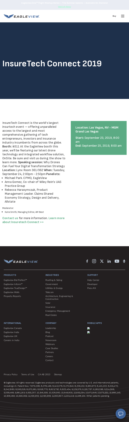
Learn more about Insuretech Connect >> (33, 220)
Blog (47, 332)
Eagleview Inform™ (13, 284)
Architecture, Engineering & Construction (59, 297)
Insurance (50, 307)
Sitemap (58, 374)
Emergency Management (57, 311)
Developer (92, 284)
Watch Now (64, 7)
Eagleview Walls (12, 292)
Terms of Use (27, 374)
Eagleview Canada (13, 328)
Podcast (49, 336)
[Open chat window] (121, 414)
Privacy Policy (10, 374)
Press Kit (91, 288)
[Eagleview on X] (102, 261)
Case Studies (51, 348)
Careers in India (11, 340)
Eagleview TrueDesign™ (15, 288)
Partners (49, 352)
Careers (49, 356)
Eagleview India (11, 332)
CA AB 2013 (44, 374)
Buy (114, 16)
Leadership (50, 328)
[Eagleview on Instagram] (94, 261)
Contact (49, 360)
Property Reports (12, 296)
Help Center (93, 280)
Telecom (49, 292)
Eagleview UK (10, 336)
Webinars (50, 344)
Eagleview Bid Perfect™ (15, 280)
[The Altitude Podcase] (124, 261)
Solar (47, 303)
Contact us (10, 218)
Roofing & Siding (53, 280)
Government (51, 284)
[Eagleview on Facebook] (87, 261)
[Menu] (122, 16)
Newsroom (50, 340)
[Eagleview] (21, 16)
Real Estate (51, 315)
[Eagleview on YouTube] (117, 261)
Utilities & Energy (54, 288)
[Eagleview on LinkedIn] (109, 261)
